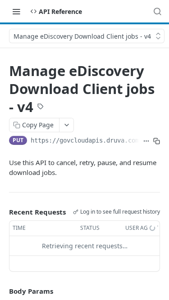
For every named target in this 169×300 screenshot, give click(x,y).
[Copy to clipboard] (156, 141)
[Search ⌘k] (157, 11)
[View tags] (40, 107)
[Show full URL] (146, 141)
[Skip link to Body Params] (2, 291)
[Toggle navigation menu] (16, 11)
